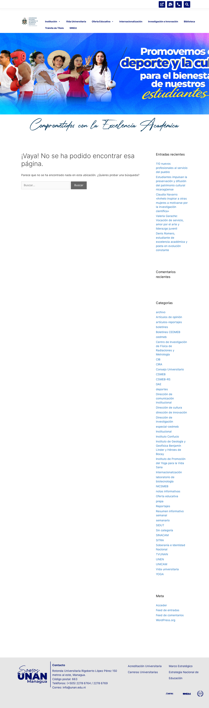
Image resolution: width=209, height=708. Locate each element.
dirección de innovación (171, 412)
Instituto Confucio (167, 436)
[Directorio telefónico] (178, 4)
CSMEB (161, 374)
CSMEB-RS (163, 379)
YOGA (160, 574)
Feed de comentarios (170, 615)
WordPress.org (165, 620)
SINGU (73, 28)
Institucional (164, 431)
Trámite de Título (54, 28)
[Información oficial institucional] (162, 4)
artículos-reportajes (169, 322)
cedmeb (161, 337)
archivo (160, 312)
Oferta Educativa (101, 21)
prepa (159, 501)
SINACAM (162, 535)
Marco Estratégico (181, 666)
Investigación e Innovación (163, 21)
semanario (163, 520)
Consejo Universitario (170, 369)
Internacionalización (130, 21)
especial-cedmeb (167, 426)
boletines (162, 327)
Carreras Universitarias (143, 672)
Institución (51, 21)
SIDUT (160, 525)
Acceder (161, 605)
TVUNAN (162, 554)
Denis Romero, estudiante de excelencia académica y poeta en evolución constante (171, 242)
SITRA (160, 540)
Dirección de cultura (169, 407)
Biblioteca (189, 21)
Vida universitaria (167, 569)
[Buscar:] (46, 185)
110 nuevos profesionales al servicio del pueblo (171, 168)
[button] (5, 73)
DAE (158, 384)
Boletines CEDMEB (168, 332)
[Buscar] (187, 4)
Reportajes (163, 506)
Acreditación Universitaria (145, 666)
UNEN (160, 559)
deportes (162, 389)
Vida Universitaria (76, 21)
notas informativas (168, 491)
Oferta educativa (167, 496)
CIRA (159, 364)
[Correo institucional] (170, 4)
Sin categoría (164, 530)
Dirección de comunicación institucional (165, 398)
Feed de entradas (167, 610)
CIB (158, 359)
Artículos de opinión (169, 317)
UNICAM (161, 564)
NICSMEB (162, 486)
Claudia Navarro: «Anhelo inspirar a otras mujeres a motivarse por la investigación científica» (172, 203)
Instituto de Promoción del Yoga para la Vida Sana (170, 463)
